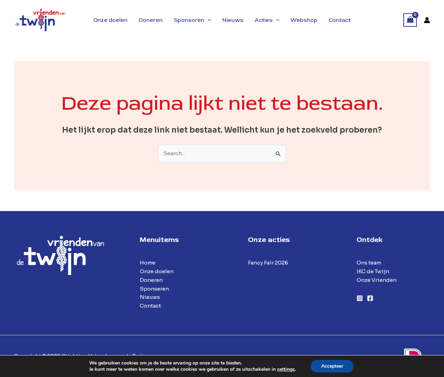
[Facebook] (370, 298)
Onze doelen (156, 271)
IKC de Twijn (373, 271)
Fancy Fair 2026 (268, 262)
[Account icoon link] (427, 20)
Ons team (369, 262)
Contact (150, 305)
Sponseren (154, 288)
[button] (207, 20)
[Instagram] (360, 298)
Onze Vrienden (376, 280)
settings (286, 369)
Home (147, 262)
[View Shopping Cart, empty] (410, 20)
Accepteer (332, 366)
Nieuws (150, 297)
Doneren (151, 280)
